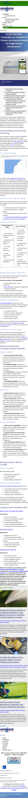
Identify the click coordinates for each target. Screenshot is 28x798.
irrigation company (5, 620)
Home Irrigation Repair (6, 665)
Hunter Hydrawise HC (6, 529)
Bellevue (22, 786)
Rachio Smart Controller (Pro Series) (11, 511)
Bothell (16, 788)
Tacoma (10, 788)
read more (3, 636)
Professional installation (6, 303)
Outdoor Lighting (7, 22)
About (4, 24)
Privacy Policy (7, 750)
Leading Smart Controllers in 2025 (15, 97)
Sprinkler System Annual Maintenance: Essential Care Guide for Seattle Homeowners (16, 112)
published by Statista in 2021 (17, 178)
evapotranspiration (18, 141)
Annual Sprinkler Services (12, 19)
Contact (6, 27)
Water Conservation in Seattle (18, 667)
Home (4, 738)
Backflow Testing (10, 21)
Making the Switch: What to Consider (15, 96)
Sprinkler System (4, 712)
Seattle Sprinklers (4, 622)
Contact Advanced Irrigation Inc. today (11, 569)
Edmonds (22, 788)
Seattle (14, 790)
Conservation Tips (10, 16)
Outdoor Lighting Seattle (5, 744)
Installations (6, 14)
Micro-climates (8, 287)
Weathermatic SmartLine (8, 550)
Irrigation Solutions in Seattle (18, 620)
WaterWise (6, 739)
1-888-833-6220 (7, 3)
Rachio (12, 145)
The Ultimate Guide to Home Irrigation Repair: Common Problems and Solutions (16, 107)
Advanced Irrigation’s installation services (11, 486)
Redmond (4, 788)
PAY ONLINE (6, 2)
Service (5, 17)
